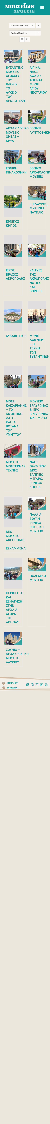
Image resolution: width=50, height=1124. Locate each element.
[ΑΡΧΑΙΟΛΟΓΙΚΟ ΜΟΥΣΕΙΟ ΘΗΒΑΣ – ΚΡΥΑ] (13, 117)
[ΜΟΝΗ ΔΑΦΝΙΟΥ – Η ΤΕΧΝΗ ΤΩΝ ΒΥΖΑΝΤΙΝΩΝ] (37, 316)
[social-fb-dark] (28, 684)
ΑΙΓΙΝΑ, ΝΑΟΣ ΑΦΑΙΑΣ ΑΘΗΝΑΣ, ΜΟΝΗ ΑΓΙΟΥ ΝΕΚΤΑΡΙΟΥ (38, 80)
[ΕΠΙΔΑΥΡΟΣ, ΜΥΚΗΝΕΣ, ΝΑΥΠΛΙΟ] (37, 192)
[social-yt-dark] (37, 684)
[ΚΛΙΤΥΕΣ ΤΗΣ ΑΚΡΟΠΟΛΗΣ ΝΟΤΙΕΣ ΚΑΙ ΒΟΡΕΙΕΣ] (37, 250)
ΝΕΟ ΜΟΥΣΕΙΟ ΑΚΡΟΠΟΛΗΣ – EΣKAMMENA (16, 540)
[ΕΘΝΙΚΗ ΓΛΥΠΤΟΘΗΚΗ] (37, 117)
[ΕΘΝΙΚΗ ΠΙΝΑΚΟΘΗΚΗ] (13, 157)
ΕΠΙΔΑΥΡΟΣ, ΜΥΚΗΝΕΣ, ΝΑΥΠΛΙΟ (39, 208)
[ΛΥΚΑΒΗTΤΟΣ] (13, 316)
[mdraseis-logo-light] (19, 4)
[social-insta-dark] (32, 684)
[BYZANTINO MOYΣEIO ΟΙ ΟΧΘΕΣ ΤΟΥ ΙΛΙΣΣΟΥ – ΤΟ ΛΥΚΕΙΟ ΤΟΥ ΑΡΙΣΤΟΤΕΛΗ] (13, 56)
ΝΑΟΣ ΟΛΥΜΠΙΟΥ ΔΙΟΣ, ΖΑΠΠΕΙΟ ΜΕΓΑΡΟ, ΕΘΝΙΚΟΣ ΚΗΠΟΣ (38, 474)
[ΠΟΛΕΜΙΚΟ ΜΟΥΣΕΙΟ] (37, 564)
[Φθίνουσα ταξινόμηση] (38, 25)
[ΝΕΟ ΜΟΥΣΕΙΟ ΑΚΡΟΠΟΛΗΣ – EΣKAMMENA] (13, 512)
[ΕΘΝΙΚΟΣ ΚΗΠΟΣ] (13, 201)
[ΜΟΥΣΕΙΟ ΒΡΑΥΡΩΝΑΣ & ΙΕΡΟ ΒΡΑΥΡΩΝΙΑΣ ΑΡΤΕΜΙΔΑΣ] (37, 381)
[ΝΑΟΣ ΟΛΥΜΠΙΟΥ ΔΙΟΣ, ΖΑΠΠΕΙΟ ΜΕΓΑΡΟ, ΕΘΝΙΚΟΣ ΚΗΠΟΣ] (37, 451)
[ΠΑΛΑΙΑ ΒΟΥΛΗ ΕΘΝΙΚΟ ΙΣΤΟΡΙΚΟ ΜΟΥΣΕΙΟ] (37, 503)
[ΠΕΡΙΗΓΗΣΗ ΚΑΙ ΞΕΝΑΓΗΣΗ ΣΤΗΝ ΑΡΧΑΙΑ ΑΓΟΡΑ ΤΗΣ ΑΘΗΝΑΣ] (13, 573)
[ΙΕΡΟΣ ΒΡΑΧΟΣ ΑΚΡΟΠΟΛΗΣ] (13, 250)
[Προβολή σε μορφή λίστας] (27, 39)
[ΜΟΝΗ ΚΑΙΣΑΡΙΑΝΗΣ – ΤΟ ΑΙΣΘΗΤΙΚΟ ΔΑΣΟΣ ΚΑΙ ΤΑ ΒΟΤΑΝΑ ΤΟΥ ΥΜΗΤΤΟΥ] (13, 381)
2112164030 (12, 683)
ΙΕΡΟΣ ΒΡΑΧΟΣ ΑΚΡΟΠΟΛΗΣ (15, 274)
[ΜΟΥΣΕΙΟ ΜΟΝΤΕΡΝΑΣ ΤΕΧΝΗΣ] (13, 451)
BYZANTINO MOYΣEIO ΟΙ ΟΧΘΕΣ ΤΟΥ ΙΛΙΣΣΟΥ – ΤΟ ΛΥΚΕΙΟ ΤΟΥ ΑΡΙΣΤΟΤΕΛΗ (15, 84)
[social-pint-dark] (41, 684)
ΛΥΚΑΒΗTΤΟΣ (16, 336)
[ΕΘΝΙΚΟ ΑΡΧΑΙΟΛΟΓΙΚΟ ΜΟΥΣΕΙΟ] (37, 157)
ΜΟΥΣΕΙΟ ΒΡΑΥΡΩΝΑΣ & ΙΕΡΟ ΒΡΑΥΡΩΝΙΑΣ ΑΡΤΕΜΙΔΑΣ (39, 410)
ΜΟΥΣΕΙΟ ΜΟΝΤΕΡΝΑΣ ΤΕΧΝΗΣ (15, 466)
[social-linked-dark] (46, 684)
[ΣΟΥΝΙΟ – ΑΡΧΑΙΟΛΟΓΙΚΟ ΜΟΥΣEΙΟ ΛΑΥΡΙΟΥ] (13, 638)
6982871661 (12, 687)
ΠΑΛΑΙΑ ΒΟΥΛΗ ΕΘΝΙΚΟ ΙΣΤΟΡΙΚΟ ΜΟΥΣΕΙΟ (37, 523)
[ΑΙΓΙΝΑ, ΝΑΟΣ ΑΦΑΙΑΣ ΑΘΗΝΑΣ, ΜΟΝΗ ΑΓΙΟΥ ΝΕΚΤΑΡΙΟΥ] (37, 56)
